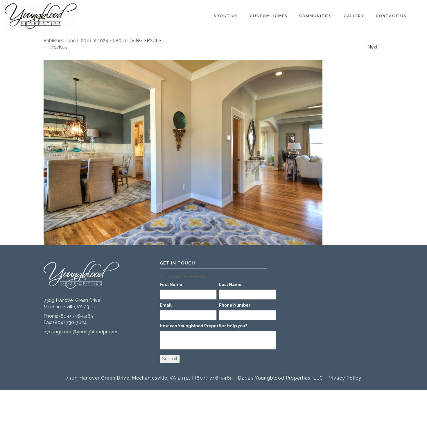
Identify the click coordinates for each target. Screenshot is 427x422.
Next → (375, 47)
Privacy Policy (344, 378)
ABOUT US (226, 16)
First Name (172, 284)
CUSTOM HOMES (269, 16)
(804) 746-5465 (76, 316)
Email (167, 305)
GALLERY (354, 16)
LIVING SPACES (144, 40)
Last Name (231, 284)
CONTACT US (391, 16)
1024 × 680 (109, 40)
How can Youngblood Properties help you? (205, 325)
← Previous (56, 47)
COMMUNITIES (315, 16)
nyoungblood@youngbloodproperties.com (90, 332)
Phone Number (236, 305)
